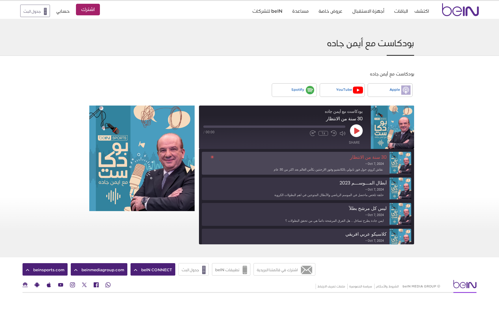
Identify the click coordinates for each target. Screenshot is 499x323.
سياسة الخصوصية (360, 286)
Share (354, 142)
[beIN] (464, 286)
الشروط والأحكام (387, 286)
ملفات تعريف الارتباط (331, 286)
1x (323, 133)
